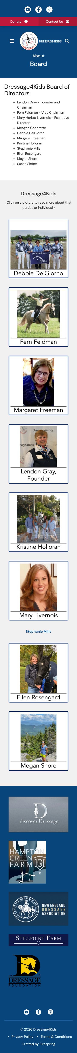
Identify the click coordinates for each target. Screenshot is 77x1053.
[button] (12, 41)
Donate (15, 21)
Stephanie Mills (38, 631)
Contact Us (54, 21)
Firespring (47, 1044)
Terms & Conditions (56, 1036)
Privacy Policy (22, 1036)
